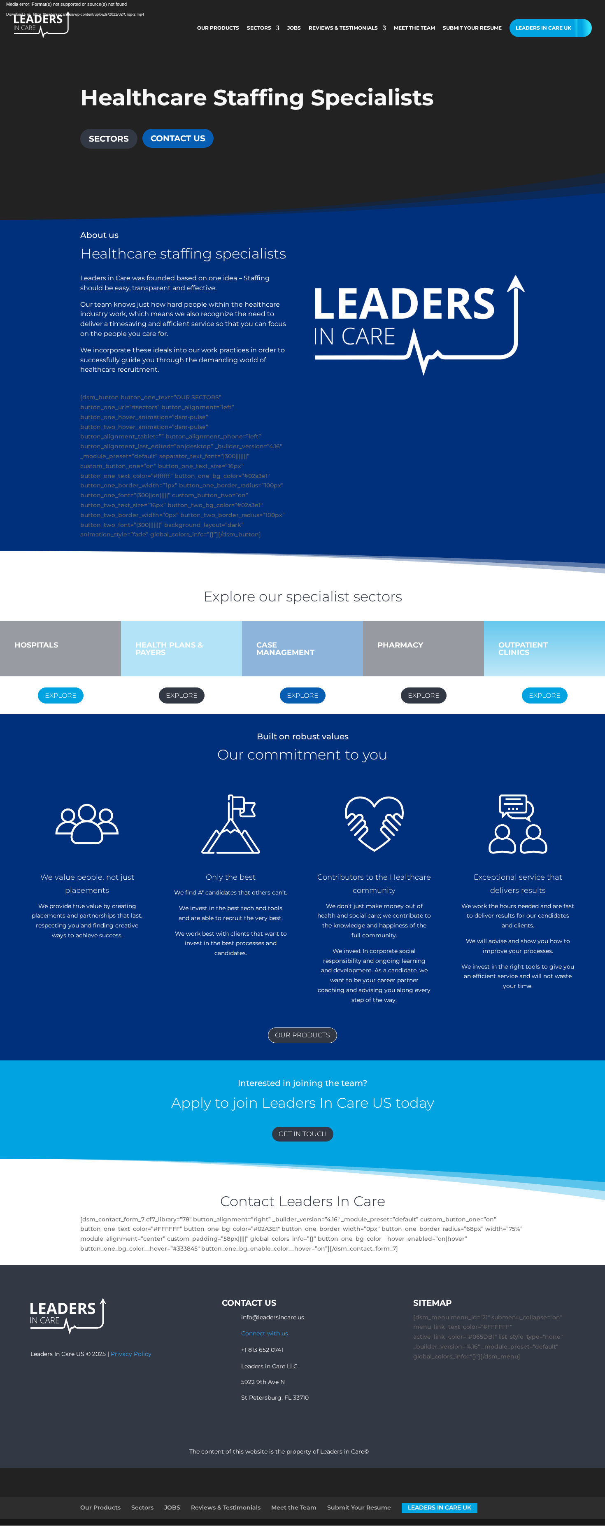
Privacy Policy (131, 1354)
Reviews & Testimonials (343, 28)
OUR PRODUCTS (302, 1035)
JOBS (294, 28)
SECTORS (109, 139)
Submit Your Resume (472, 28)
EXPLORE (61, 695)
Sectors (259, 28)
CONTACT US (178, 138)
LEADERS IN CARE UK (543, 28)
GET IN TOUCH (303, 1134)
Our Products (218, 28)
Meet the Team (414, 28)
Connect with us (264, 1333)
